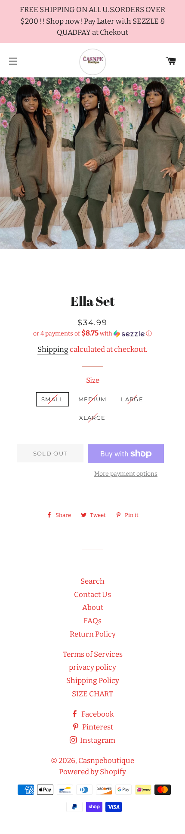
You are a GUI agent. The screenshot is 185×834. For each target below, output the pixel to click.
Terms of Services (93, 654)
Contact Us (92, 594)
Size (92, 380)
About (92, 607)
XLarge (92, 417)
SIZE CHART (92, 694)
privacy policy (92, 667)
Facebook (97, 714)
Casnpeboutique (106, 760)
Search (92, 581)
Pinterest (97, 727)
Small (52, 399)
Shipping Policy (92, 680)
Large (132, 399)
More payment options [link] (125, 473)
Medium (92, 399)
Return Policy (93, 634)
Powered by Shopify (92, 771)
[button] (92, 333)
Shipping (52, 349)
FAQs (92, 620)
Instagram (97, 740)
